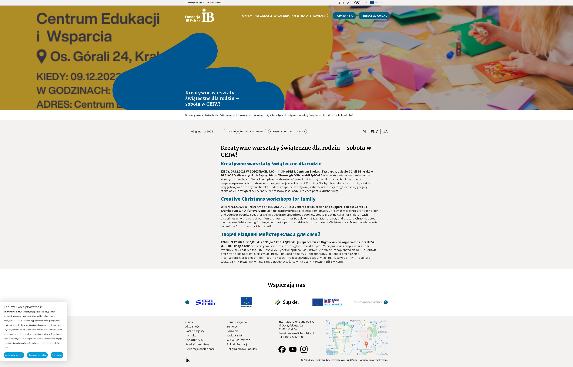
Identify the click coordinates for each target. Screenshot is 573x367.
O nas (246, 15)
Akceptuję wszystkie (14, 355)
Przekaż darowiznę (374, 15)
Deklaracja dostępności (200, 349)
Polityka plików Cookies (242, 349)
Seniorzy (232, 326)
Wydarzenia (281, 15)
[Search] (328, 15)
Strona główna (194, 115)
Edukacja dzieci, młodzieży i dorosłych (260, 115)
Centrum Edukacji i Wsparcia (252, 131)
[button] (340, 3)
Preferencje (57, 355)
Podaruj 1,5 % (194, 340)
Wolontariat (234, 335)
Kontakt (319, 15)
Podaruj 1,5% (344, 15)
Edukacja (232, 331)
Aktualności (263, 15)
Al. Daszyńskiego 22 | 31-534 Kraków (203, 2)
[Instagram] (304, 352)
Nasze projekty (301, 15)
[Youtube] (293, 352)
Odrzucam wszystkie (37, 355)
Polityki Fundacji (237, 344)
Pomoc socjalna (237, 322)
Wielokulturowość (238, 340)
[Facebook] (282, 352)
